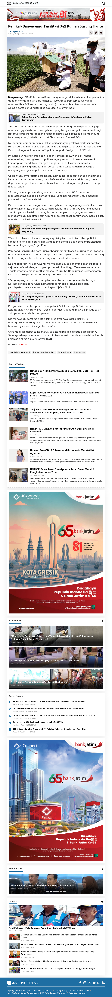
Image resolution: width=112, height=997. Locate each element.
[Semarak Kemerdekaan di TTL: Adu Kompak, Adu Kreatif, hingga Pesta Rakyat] (14, 970)
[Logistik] (102, 901)
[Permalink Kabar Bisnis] (102, 621)
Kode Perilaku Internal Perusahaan (22, 993)
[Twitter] (89, 982)
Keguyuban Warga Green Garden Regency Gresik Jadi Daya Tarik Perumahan (49, 701)
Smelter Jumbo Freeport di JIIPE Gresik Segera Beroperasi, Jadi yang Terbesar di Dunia (54, 715)
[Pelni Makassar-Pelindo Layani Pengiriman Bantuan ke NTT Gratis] (56, 915)
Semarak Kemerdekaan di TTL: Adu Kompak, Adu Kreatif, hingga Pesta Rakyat (58, 968)
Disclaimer (37, 990)
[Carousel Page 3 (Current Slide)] (54, 891)
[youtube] (94, 982)
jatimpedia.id (15, 31)
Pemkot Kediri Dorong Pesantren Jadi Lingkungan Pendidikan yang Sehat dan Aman (52, 885)
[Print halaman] (101, 32)
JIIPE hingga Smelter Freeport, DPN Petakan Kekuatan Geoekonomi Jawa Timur (50, 729)
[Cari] (103, 3)
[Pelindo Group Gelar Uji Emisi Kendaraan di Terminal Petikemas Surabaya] (14, 963)
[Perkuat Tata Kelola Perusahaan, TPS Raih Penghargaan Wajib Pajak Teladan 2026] (14, 946)
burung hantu (64, 352)
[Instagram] (85, 982)
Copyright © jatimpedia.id (18, 990)
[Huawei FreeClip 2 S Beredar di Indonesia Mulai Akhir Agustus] (18, 455)
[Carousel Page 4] (57, 891)
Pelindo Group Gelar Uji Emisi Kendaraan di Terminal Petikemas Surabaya (56, 961)
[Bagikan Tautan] (91, 32)
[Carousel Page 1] (47, 891)
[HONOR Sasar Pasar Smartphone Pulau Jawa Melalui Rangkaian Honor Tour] (18, 475)
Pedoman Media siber (79, 990)
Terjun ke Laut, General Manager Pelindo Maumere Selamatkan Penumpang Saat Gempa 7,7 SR (60, 411)
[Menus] (9, 3)
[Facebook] (80, 982)
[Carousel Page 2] (51, 891)
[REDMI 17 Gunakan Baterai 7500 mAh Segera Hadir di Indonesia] (18, 433)
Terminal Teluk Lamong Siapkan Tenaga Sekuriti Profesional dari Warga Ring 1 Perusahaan (58, 952)
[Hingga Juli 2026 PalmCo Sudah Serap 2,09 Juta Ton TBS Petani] (18, 376)
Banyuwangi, (16, 97)
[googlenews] (99, 982)
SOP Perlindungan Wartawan (53, 993)
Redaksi (48, 990)
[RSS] (103, 982)
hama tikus (79, 352)
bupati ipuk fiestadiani (43, 352)
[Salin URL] (96, 32)
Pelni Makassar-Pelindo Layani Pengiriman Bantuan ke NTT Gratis (42, 928)
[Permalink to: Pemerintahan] (102, 869)
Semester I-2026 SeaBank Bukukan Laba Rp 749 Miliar (38, 722)
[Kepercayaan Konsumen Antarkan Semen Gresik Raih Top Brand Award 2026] (18, 397)
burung (30, 322)
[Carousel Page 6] (64, 891)
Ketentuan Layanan (77, 993)
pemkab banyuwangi (20, 352)
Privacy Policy (61, 990)
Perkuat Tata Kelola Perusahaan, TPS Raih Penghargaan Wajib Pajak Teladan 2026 (60, 944)
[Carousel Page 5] (61, 891)
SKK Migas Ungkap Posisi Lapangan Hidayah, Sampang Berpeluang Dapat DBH (49, 708)
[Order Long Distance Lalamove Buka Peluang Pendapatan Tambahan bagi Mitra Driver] (14, 936)
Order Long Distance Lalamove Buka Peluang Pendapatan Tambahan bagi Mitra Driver (59, 936)
